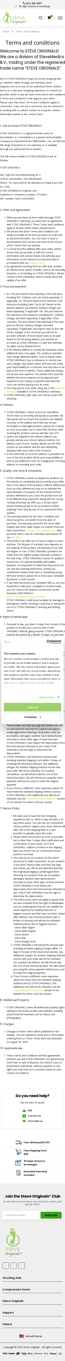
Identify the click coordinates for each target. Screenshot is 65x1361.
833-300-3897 (34, 3)
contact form (35, 114)
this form (16, 537)
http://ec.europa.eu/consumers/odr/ (26, 596)
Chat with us (35, 1121)
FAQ (30, 1110)
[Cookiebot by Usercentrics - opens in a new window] (46, 642)
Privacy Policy (36, 262)
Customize (30, 716)
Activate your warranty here (41, 530)
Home (5, 31)
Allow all (33, 707)
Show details (46, 697)
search (40, 17)
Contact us (34, 1115)
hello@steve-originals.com (22, 190)
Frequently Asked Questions (41, 798)
